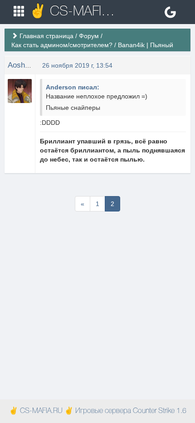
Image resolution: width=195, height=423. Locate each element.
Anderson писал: (72, 87)
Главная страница (46, 35)
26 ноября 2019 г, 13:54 (77, 65)
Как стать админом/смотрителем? (61, 45)
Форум (89, 35)
